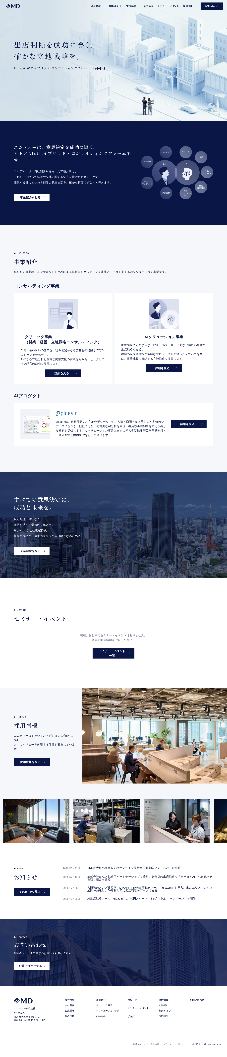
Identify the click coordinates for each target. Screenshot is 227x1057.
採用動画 (163, 1016)
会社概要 (69, 1005)
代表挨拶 (69, 1016)
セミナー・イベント (168, 6)
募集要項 (163, 1010)
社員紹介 (163, 1005)
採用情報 (163, 999)
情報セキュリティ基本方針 (146, 1044)
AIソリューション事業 (107, 1010)
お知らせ (149, 6)
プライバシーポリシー (174, 1044)
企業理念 (69, 1010)
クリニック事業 (104, 1005)
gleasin (100, 1016)
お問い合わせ (197, 999)
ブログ (131, 1016)
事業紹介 (101, 999)
